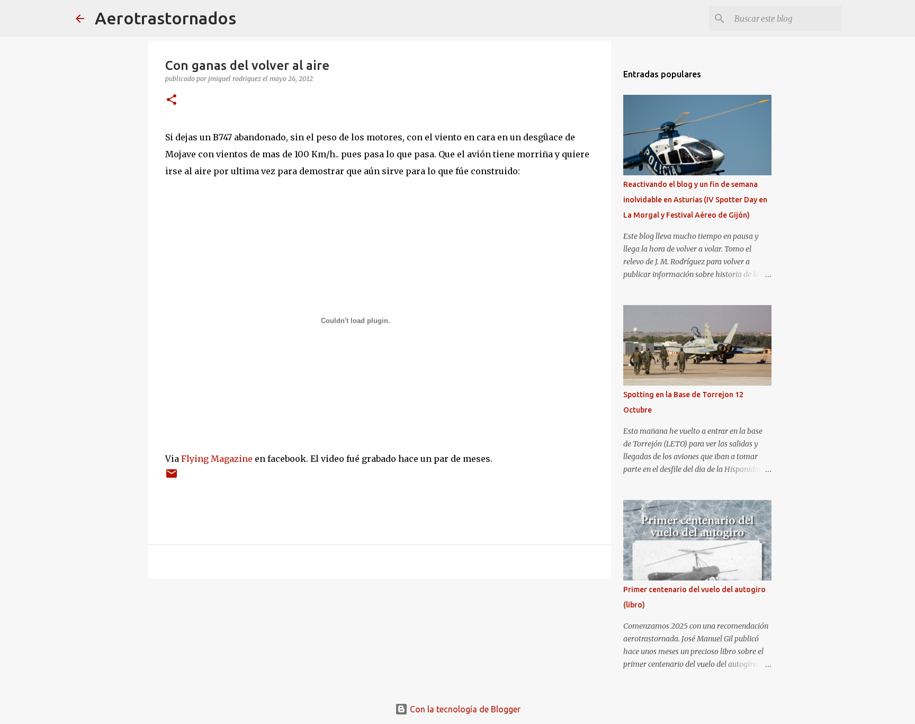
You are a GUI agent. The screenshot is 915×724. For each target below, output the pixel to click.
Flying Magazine (217, 458)
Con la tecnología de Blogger (464, 709)
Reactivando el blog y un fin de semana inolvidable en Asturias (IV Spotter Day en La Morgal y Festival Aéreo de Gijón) (695, 199)
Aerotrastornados (165, 18)
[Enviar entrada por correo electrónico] (171, 477)
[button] (171, 100)
